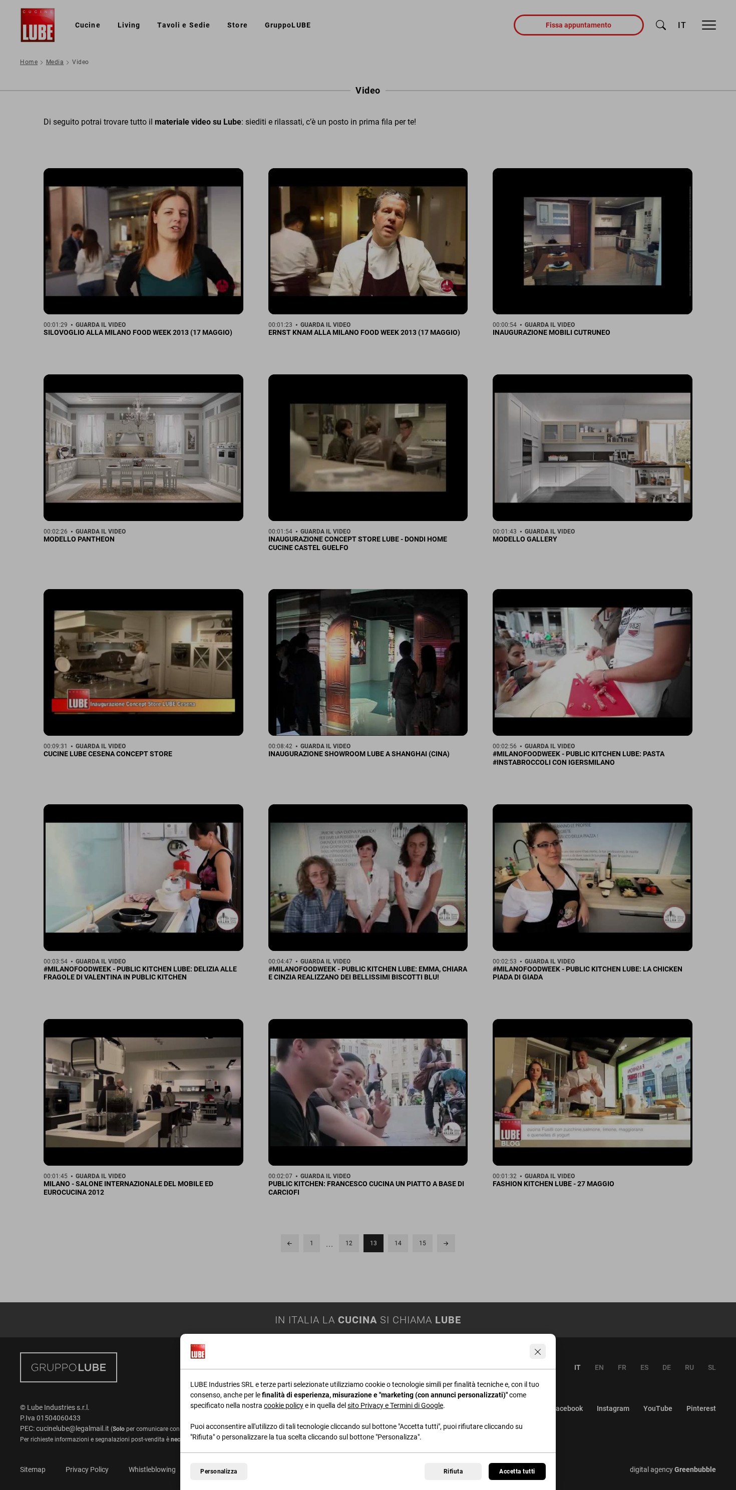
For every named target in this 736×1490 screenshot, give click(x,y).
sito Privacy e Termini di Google (395, 1405)
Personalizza (218, 1471)
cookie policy (283, 1405)
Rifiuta (453, 1471)
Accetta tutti (517, 1471)
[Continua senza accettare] (538, 1351)
